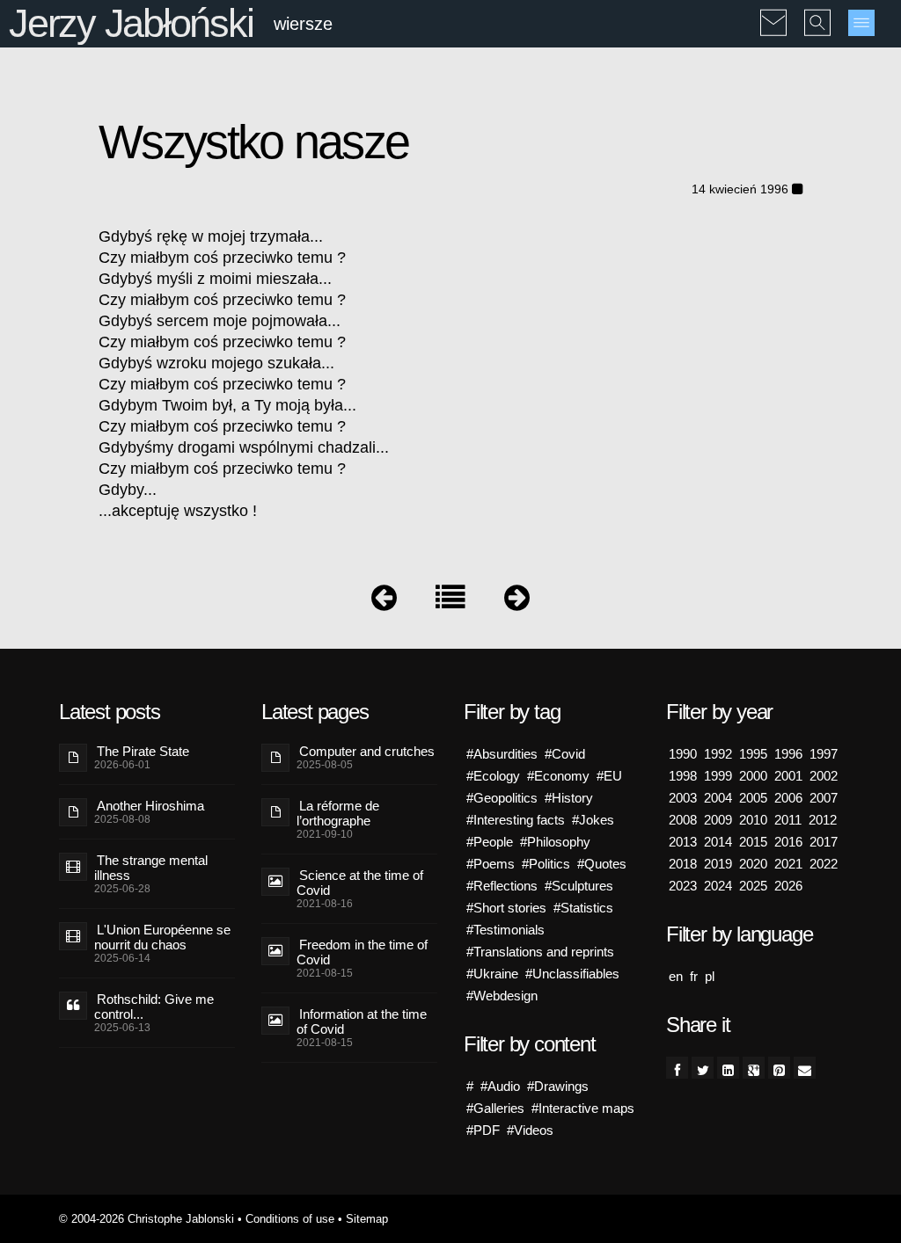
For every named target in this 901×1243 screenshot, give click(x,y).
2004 (718, 797)
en (676, 976)
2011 (788, 819)
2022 (823, 863)
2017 (823, 841)
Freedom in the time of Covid (362, 952)
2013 (683, 841)
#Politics (546, 863)
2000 (753, 775)
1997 (823, 753)
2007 (823, 797)
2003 (683, 797)
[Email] (805, 1068)
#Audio (500, 1086)
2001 (788, 775)
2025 (753, 885)
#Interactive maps (582, 1108)
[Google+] (754, 1068)
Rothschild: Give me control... (154, 1006)
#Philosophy (555, 841)
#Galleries (495, 1108)
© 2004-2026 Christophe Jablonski (146, 1218)
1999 (718, 775)
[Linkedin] (728, 1068)
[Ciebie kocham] (517, 601)
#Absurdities (502, 753)
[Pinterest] (779, 1068)
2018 (683, 863)
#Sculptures (579, 885)
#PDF (483, 1130)
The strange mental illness (151, 868)
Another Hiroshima (150, 805)
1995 (753, 753)
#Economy (558, 775)
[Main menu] (861, 23)
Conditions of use (289, 1218)
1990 (683, 753)
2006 (788, 797)
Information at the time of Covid (362, 1021)
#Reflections (502, 885)
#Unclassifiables (572, 973)
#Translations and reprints (540, 951)
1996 (788, 753)
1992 (718, 753)
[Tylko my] (384, 601)
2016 (788, 841)
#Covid (565, 753)
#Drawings (558, 1086)
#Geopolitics (502, 797)
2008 (683, 819)
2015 (753, 841)
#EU (609, 775)
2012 (823, 819)
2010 (753, 819)
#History (569, 797)
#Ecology (493, 775)
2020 (753, 863)
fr (694, 976)
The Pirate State (143, 751)
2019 (718, 863)
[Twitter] (703, 1068)
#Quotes (601, 863)
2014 (718, 841)
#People (489, 841)
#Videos (530, 1130)
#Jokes (593, 819)
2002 (823, 775)
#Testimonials (505, 929)
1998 (683, 775)
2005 (753, 797)
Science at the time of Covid (360, 883)
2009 (718, 819)
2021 (788, 863)
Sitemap (367, 1218)
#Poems (490, 863)
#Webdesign (502, 995)
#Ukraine (492, 973)
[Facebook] (677, 1068)
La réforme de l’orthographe (338, 813)
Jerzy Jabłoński (131, 23)
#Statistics (583, 907)
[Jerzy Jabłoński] (450, 601)
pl (709, 976)
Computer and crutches (367, 751)
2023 (683, 885)
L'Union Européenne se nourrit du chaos (162, 937)
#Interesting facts (515, 819)
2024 (718, 885)
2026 (788, 885)
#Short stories (506, 907)
